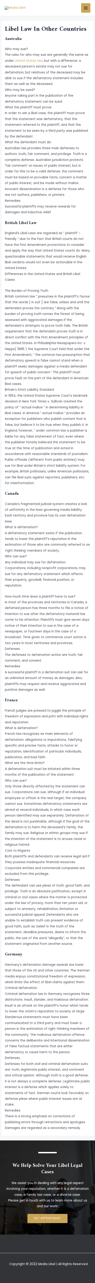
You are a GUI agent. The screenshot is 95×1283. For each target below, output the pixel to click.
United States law (28, 61)
